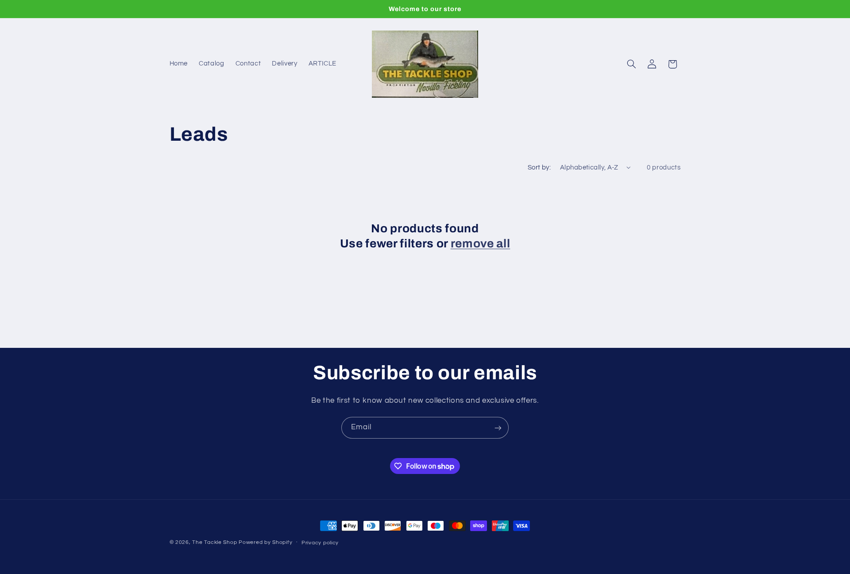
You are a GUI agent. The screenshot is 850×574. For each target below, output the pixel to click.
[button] (631, 64)
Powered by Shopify (265, 542)
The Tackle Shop (214, 542)
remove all (480, 243)
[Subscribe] (498, 428)
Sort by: (539, 167)
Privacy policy (320, 542)
